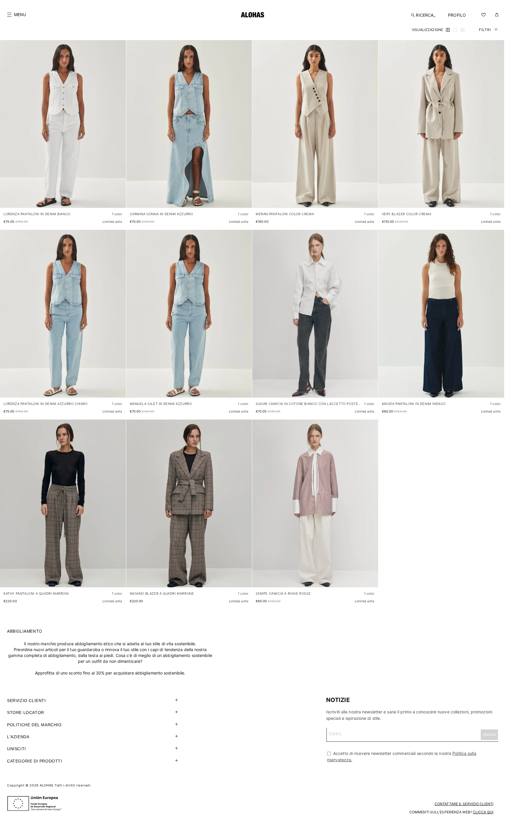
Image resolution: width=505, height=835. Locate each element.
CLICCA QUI (483, 812)
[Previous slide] (7, 128)
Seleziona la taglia (105, 197)
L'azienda (18, 736)
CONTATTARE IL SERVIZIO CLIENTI (464, 804)
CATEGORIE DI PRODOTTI (34, 761)
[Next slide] (118, 128)
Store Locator (25, 712)
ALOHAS (46, 785)
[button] (16, 14)
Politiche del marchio (34, 724)
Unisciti (16, 748)
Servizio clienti (26, 700)
